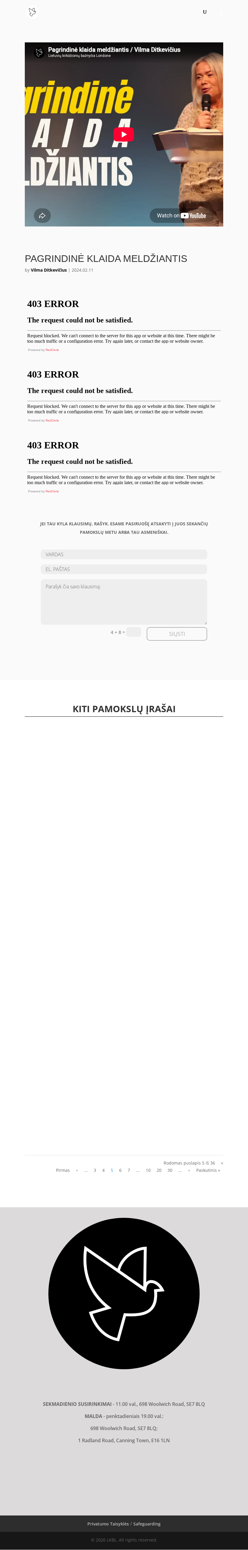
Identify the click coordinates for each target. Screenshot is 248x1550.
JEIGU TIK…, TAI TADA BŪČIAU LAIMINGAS (70, 1138)
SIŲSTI (177, 633)
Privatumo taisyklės (108, 1524)
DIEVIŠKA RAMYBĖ (48, 1069)
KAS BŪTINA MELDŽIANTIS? (57, 895)
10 (148, 1170)
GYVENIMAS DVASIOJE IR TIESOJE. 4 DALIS (69, 1104)
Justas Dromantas (51, 901)
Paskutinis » (208, 1170)
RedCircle (52, 350)
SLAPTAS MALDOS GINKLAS (57, 861)
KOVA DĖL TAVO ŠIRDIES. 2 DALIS (62, 965)
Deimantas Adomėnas (55, 936)
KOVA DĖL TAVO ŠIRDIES (54, 1000)
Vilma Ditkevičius (49, 270)
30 (170, 1170)
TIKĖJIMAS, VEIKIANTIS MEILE (58, 1034)
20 (159, 1170)
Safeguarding (147, 1524)
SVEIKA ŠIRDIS (44, 930)
